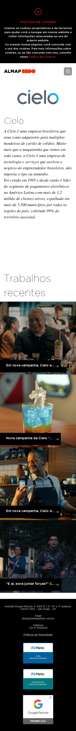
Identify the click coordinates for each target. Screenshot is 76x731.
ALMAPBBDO (19, 73)
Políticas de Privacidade (38, 634)
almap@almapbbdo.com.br (38, 618)
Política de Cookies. (42, 57)
